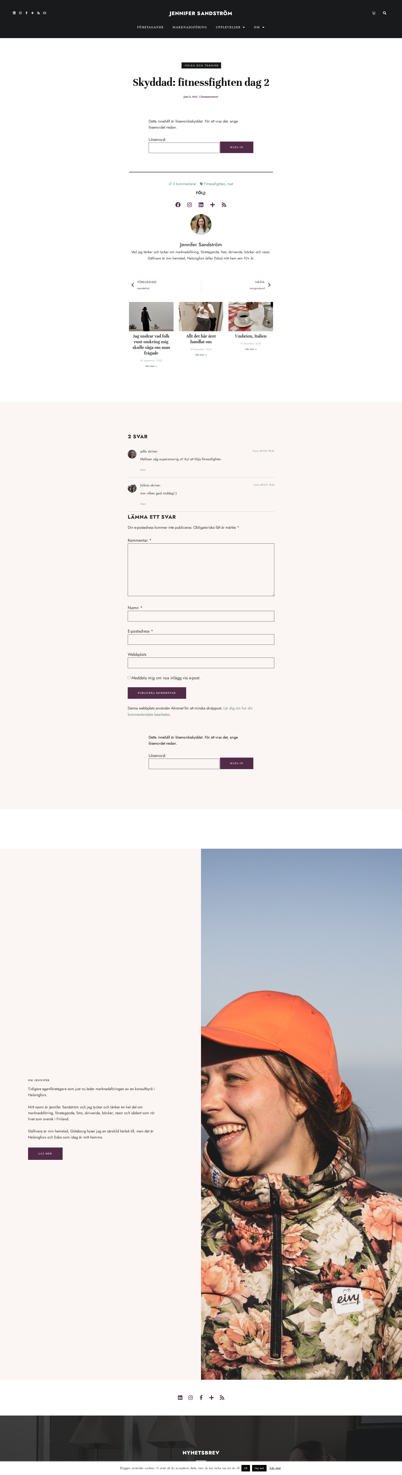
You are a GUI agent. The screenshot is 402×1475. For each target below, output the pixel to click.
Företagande (150, 27)
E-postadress (140, 631)
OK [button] (245, 1468)
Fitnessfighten (214, 184)
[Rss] (38, 13)
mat (230, 184)
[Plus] (32, 13)
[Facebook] (178, 204)
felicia (144, 485)
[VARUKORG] (374, 13)
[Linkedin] (14, 13)
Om (257, 27)
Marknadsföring (190, 27)
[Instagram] (20, 13)
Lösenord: (157, 140)
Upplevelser (228, 27)
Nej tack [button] (259, 1468)
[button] (384, 13)
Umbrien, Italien (251, 336)
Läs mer (45, 1153)
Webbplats (137, 655)
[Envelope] (44, 13)
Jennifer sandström (201, 13)
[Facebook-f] (26, 13)
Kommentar (140, 540)
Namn (135, 608)
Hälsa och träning (202, 65)
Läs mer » (151, 366)
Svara (143, 469)
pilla (143, 451)
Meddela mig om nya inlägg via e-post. (166, 678)
